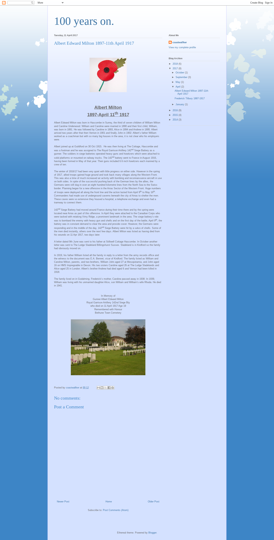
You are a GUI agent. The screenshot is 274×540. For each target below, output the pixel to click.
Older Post (153, 501)
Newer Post (63, 501)
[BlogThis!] (102, 388)
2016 (176, 110)
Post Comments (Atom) (115, 510)
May (178, 82)
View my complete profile (182, 47)
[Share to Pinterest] (112, 388)
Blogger (152, 532)
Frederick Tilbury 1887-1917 (190, 98)
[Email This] (98, 388)
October (180, 72)
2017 (176, 68)
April (178, 86)
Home (108, 501)
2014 (176, 119)
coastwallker (179, 42)
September (182, 77)
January (180, 104)
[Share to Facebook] (109, 388)
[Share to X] (105, 388)
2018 (176, 63)
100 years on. (84, 21)
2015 (176, 115)
